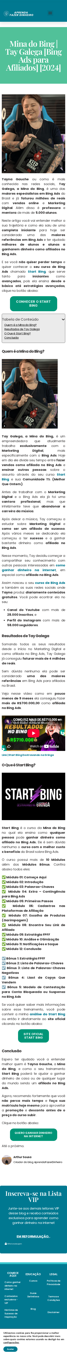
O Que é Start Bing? (17, 333)
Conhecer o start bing (33, 304)
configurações (11, 1342)
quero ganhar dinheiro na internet (33, 1134)
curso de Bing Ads (50, 583)
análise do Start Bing (47, 1014)
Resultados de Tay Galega (22, 329)
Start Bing (37, 271)
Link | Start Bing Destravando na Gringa (28, 755)
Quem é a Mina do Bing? (20, 325)
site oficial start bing (33, 1035)
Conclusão (11, 338)
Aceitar (10, 1349)
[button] (50, 13)
